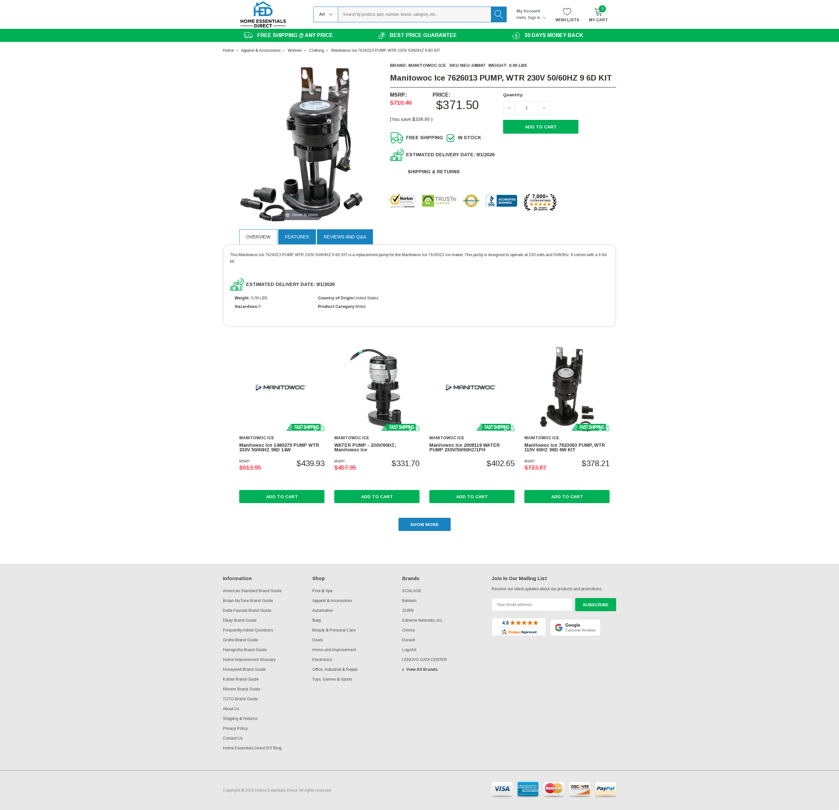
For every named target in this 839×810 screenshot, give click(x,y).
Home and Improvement (334, 650)
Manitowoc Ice (427, 65)
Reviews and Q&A (345, 236)
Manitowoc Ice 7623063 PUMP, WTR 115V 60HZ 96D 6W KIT (564, 447)
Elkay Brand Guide (240, 620)
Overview (258, 236)
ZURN (408, 610)
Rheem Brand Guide (241, 689)
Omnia (408, 630)
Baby (316, 620)
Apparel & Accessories (332, 600)
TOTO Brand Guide (240, 699)
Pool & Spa (322, 591)
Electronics (322, 659)
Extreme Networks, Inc (422, 620)
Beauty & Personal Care (334, 630)
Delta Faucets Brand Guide (247, 610)
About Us (231, 708)
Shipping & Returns (434, 171)
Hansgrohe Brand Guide (245, 650)
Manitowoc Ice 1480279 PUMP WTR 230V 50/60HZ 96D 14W (279, 447)
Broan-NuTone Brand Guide (248, 600)
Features (297, 236)
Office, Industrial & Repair (335, 669)
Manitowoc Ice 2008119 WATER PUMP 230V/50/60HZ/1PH (464, 447)
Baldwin (409, 600)
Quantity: (513, 94)
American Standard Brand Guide (252, 591)
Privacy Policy (235, 728)
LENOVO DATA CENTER (424, 659)
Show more (424, 524)
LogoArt (409, 650)
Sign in (534, 17)
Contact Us (233, 738)
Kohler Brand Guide (241, 679)
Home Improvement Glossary (249, 659)
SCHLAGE (411, 591)
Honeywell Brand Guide (244, 669)
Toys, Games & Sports (332, 679)
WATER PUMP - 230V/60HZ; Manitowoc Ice (365, 447)
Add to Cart (282, 496)
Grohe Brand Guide (240, 640)
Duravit (408, 640)
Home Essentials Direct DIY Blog (252, 748)
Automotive (322, 610)
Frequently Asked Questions (248, 630)
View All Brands (422, 669)
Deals (317, 640)
